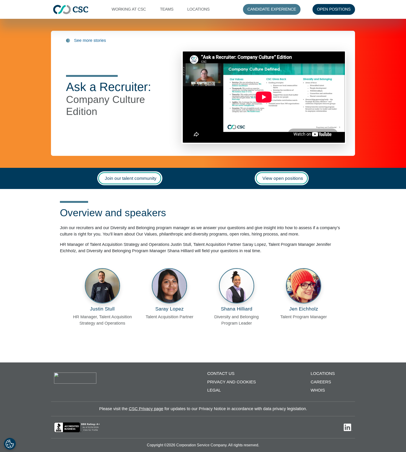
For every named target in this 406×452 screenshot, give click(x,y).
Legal (214, 390)
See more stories (90, 40)
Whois (318, 390)
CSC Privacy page (146, 408)
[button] (130, 9)
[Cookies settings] (10, 444)
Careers (321, 382)
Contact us (220, 373)
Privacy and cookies (231, 382)
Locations (323, 373)
